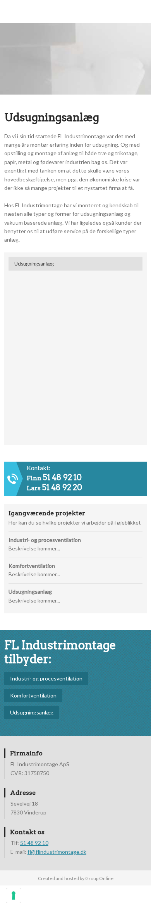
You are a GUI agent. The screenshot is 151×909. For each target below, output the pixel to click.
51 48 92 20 (62, 487)
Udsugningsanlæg (31, 712)
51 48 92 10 (62, 477)
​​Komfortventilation (33, 695)
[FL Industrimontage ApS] (75, 54)
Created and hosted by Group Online (75, 878)
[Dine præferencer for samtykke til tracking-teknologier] (13, 895)
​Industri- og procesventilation (46, 678)
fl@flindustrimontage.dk (56, 851)
